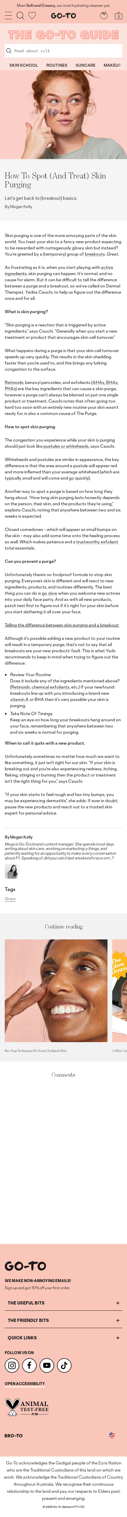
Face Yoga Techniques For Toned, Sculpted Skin (35, 1051)
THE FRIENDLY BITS (28, 1320)
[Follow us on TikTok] (64, 1365)
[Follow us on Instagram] (12, 1365)
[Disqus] (63, 1161)
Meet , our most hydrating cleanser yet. (63, 6)
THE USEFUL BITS (26, 1302)
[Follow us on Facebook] (29, 1365)
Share (10, 899)
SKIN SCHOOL (23, 65)
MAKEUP (112, 65)
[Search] (20, 15)
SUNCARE (85, 65)
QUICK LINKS (22, 1337)
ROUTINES (56, 65)
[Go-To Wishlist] (32, 15)
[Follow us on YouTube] (46, 1365)
